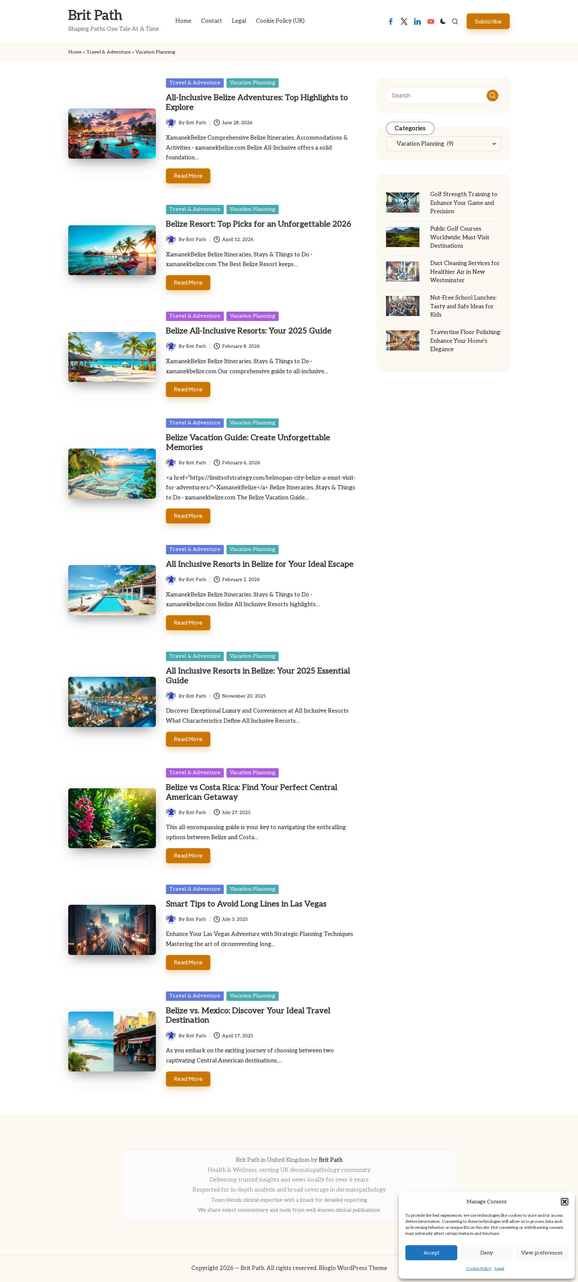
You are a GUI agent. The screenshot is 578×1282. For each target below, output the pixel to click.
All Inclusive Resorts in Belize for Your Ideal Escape (260, 564)
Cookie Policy (478, 1268)
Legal (499, 1268)
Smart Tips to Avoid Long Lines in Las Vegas (246, 904)
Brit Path (95, 15)
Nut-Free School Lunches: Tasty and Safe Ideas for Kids (463, 306)
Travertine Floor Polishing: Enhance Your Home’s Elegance (465, 341)
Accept (431, 1253)
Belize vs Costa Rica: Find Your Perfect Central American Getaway (251, 792)
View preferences (542, 1253)
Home (75, 52)
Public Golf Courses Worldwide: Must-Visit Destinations (459, 237)
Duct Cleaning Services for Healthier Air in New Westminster (465, 272)
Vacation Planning (252, 83)
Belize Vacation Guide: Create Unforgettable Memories (248, 442)
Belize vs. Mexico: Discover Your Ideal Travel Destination (248, 1015)
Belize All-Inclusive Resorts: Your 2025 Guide (248, 331)
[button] (564, 1201)
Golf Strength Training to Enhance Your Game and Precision (463, 203)
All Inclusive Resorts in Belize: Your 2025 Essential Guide (258, 676)
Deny (486, 1253)
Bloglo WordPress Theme (353, 1268)
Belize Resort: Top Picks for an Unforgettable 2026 (258, 224)
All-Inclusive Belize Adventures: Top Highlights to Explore (257, 102)
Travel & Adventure (108, 52)
